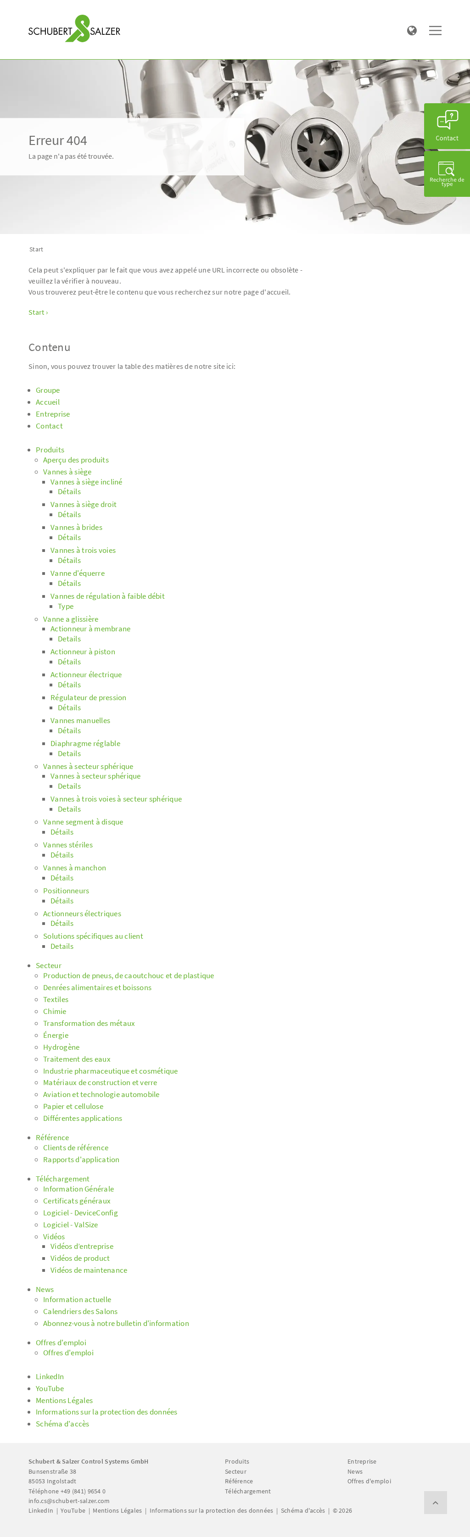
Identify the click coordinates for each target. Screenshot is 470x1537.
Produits (237, 1461)
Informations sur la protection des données (212, 1510)
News (355, 1471)
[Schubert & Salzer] (74, 28)
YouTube (73, 1510)
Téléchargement (248, 1491)
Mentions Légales (117, 1510)
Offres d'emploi (369, 1481)
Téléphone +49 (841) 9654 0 (67, 1491)
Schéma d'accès (303, 1510)
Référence (239, 1481)
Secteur (235, 1471)
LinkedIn (40, 1510)
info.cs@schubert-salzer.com (69, 1501)
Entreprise (362, 1461)
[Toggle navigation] (41, 9)
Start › (38, 312)
